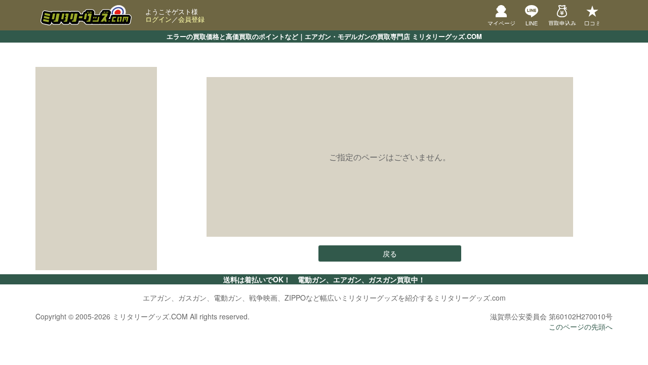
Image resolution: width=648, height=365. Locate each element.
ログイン (158, 19)
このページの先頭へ (581, 326)
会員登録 (191, 19)
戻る (390, 253)
